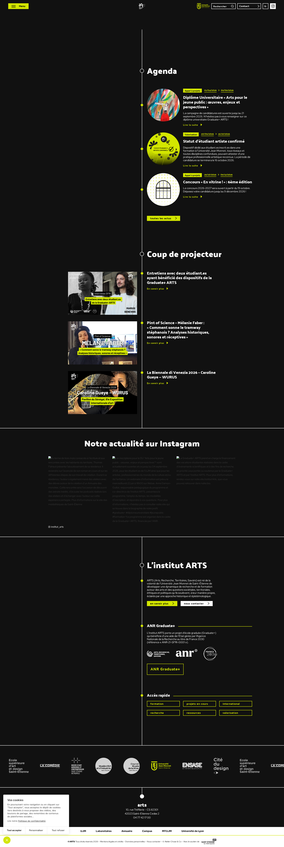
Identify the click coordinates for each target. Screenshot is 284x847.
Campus (147, 831)
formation (157, 703)
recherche (157, 712)
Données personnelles (135, 841)
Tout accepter (14, 830)
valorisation (230, 712)
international (231, 703)
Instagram (273, 6)
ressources (194, 712)
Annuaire (126, 831)
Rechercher (232, 6)
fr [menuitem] (265, 6)
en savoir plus (159, 603)
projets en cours (197, 703)
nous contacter (194, 603)
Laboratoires (104, 831)
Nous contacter (153, 841)
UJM (83, 831)
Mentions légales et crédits (111, 841)
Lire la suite (190, 125)
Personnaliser (36, 830)
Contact (244, 6)
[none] (265, 6)
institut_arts (57, 526)
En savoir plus (155, 288)
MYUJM (167, 831)
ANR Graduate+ (165, 668)
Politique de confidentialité (32, 821)
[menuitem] (265, 6)
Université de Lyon (192, 831)
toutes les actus (160, 218)
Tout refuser (58, 830)
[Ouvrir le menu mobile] (18, 6)
